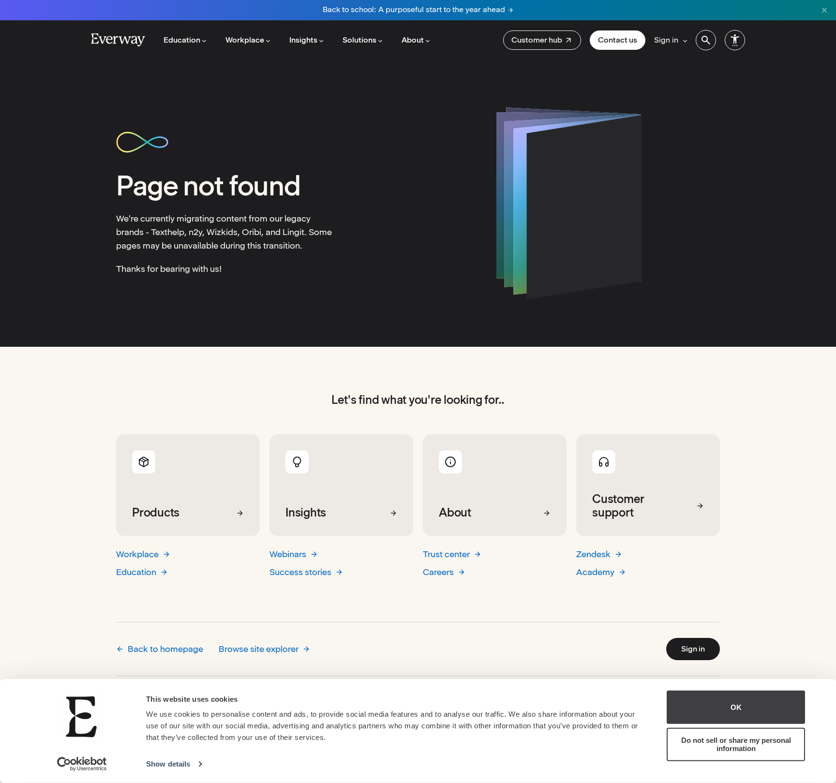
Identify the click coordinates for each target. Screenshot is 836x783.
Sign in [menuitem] (666, 39)
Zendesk (593, 554)
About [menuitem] (413, 39)
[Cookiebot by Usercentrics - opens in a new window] (82, 764)
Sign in (693, 648)
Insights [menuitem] (303, 39)
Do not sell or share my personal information (736, 744)
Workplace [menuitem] (244, 39)
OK (736, 707)
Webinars (287, 554)
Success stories (300, 572)
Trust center (446, 554)
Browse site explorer (259, 649)
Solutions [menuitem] (359, 39)
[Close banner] (824, 10)
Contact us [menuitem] (617, 39)
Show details (168, 764)
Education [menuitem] (182, 39)
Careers (438, 572)
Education (136, 572)
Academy (595, 572)
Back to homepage (165, 649)
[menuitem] (542, 40)
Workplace (137, 554)
